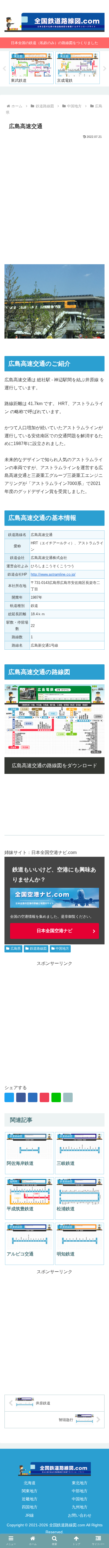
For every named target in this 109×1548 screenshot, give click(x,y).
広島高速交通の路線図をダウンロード (54, 765)
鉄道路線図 (38, 948)
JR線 (29, 1515)
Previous (4, 69)
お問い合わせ (79, 1515)
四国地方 (29, 1507)
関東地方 (29, 1491)
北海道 (29, 1483)
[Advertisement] (54, 197)
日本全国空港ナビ (54, 930)
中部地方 (79, 1491)
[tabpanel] (31, 68)
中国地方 (62, 948)
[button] (98, 1095)
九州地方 (79, 1507)
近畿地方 (29, 1499)
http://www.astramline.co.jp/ (53, 574)
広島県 (16, 948)
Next (105, 69)
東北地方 (79, 1483)
